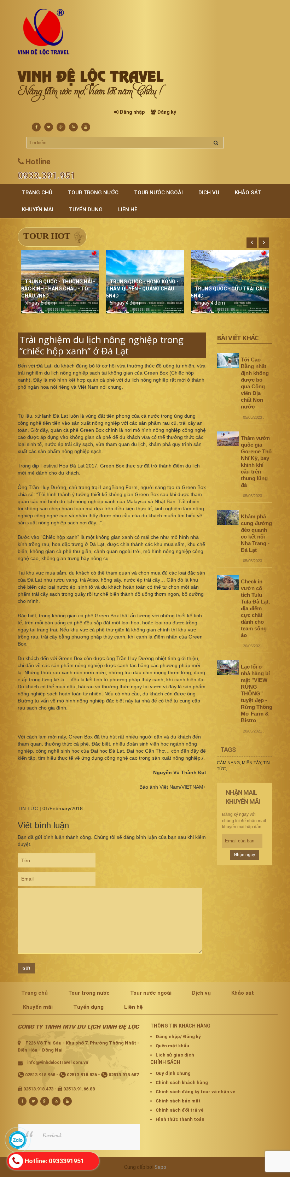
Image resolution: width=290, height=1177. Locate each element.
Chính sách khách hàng (182, 1082)
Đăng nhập (132, 112)
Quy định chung (173, 1073)
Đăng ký (166, 112)
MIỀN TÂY (251, 762)
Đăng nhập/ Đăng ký (178, 1036)
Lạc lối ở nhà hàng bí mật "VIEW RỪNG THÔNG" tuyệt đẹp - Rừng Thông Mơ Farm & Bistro (256, 693)
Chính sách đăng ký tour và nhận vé (195, 1091)
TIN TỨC (28, 808)
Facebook (52, 1135)
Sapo (160, 1167)
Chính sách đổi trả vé (179, 1110)
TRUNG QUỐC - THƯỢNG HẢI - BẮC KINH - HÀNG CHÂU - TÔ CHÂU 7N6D (58, 289)
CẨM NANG (228, 762)
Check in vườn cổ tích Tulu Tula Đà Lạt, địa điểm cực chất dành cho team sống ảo (255, 608)
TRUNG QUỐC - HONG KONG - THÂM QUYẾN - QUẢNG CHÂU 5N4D (142, 289)
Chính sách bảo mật (178, 1101)
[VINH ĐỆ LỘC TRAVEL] (44, 32)
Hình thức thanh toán (180, 1119)
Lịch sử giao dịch (175, 1055)
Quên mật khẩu (172, 1045)
